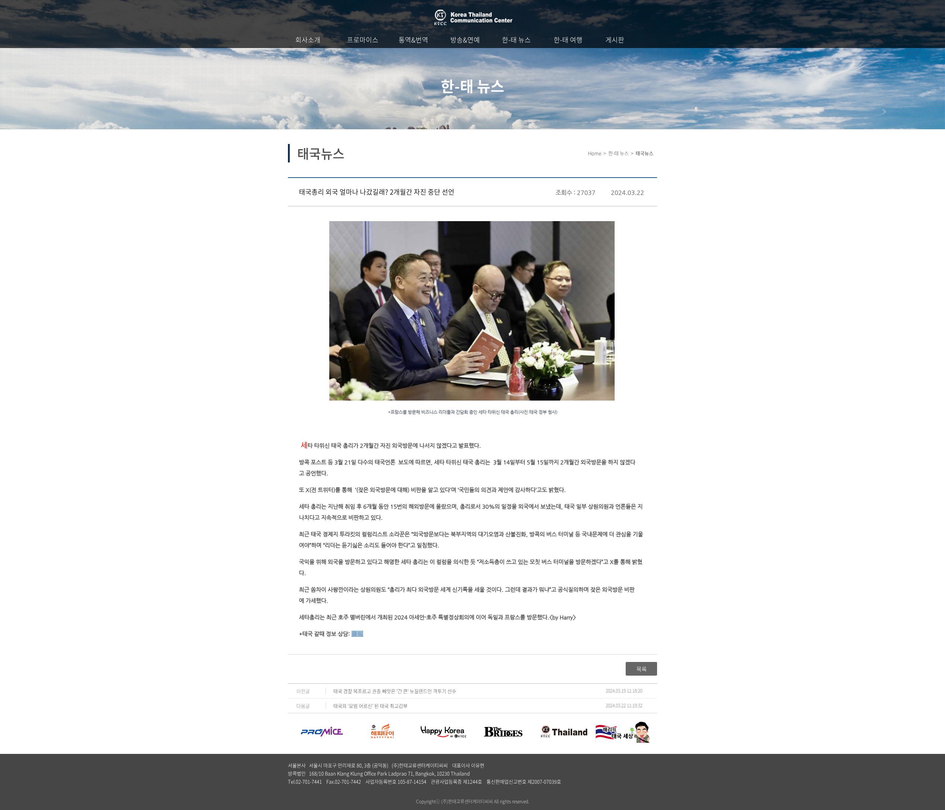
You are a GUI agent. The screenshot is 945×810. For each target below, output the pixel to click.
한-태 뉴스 (516, 40)
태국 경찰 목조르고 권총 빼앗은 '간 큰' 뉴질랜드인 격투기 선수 (394, 690)
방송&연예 (465, 40)
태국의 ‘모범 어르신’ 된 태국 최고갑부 (370, 705)
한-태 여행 (568, 40)
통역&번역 (413, 40)
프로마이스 (362, 40)
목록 (641, 669)
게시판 (614, 40)
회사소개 (307, 40)
